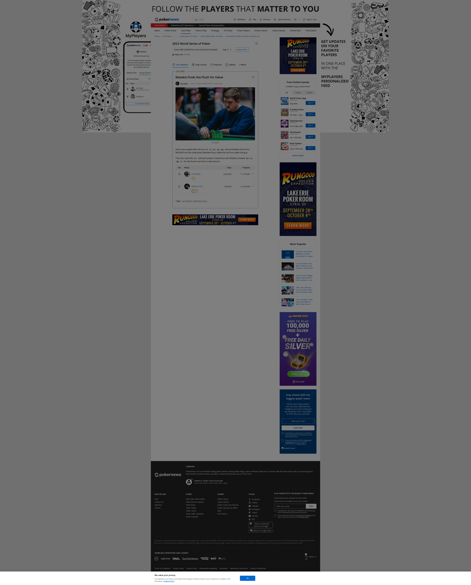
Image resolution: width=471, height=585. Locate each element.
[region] (235, 578)
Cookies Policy (168, 581)
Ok (248, 578)
